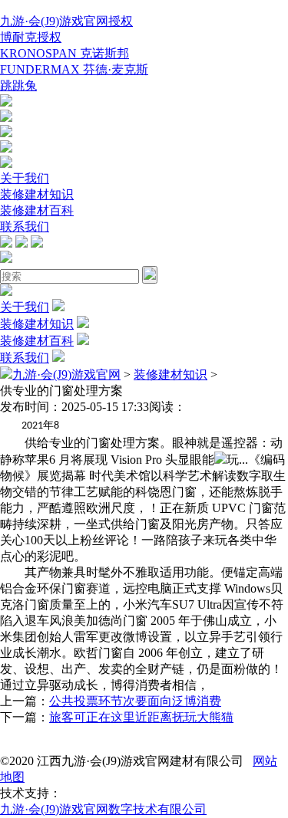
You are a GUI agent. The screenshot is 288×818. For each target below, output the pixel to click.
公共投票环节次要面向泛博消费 (135, 701)
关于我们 (24, 178)
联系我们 (24, 226)
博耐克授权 (30, 37)
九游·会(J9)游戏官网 (66, 374)
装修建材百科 (37, 210)
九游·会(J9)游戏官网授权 (66, 21)
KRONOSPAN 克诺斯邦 (64, 53)
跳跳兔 (18, 85)
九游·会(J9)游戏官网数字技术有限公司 (103, 809)
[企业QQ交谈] (6, 102)
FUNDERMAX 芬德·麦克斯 (74, 69)
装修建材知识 (37, 194)
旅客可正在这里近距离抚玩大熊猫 (141, 717)
